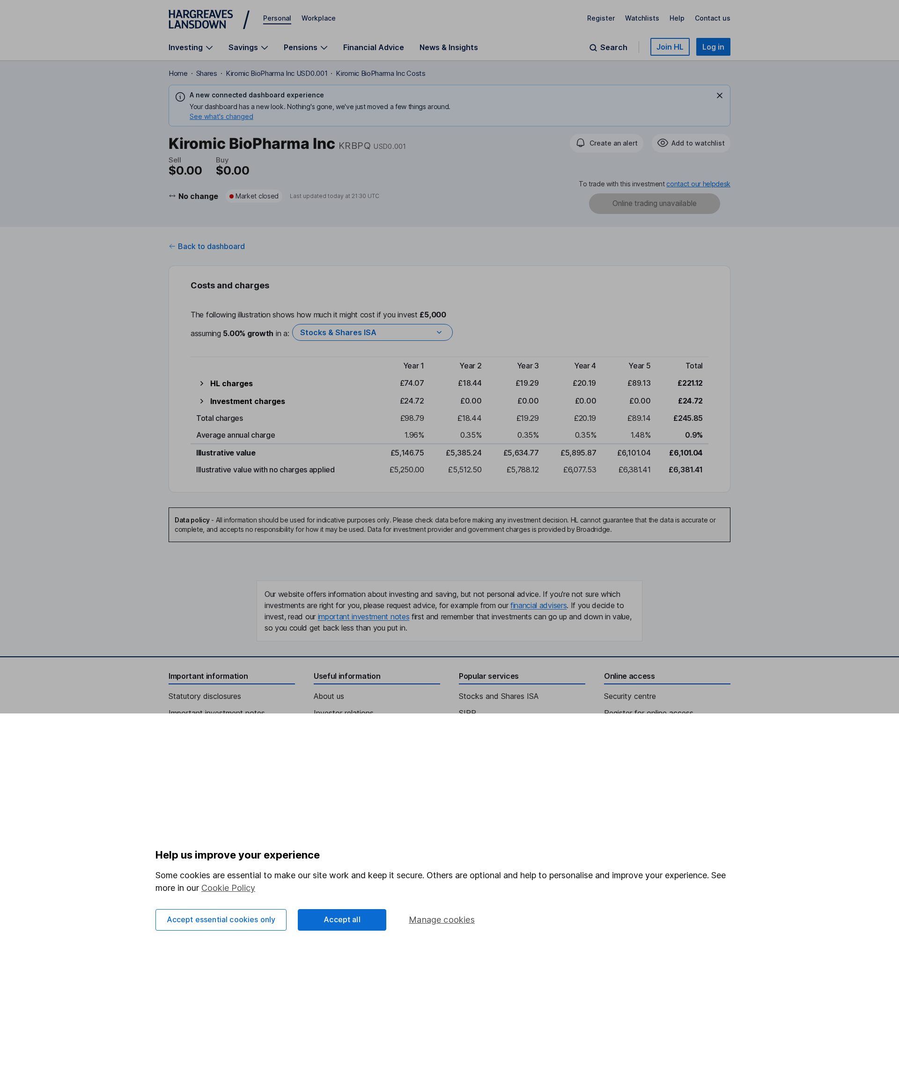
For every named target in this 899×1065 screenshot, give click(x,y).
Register (601, 18)
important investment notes (364, 616)
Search (613, 47)
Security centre (630, 696)
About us (329, 696)
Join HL (670, 46)
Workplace (319, 18)
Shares (206, 73)
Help (677, 18)
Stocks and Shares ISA (498, 696)
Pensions (300, 47)
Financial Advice (373, 47)
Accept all (342, 919)
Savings (243, 47)
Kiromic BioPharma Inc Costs (380, 73)
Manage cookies (442, 920)
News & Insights (449, 47)
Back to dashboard (211, 246)
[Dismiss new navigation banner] (719, 95)
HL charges (231, 383)
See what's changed (221, 116)
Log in (713, 46)
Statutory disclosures (205, 696)
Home (178, 73)
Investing (186, 47)
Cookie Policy (228, 888)
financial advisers (538, 605)
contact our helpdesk (698, 184)
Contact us (712, 18)
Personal (277, 18)
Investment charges (247, 401)
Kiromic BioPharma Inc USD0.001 (276, 73)
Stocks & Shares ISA (338, 332)
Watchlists (642, 18)
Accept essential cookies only (221, 919)
